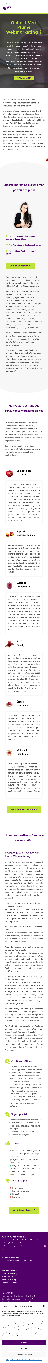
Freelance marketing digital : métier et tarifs (19, 1296)
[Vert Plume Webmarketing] (7, 6)
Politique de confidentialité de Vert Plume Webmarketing (24, 1360)
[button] (45, 1306)
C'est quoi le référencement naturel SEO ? (17, 1299)
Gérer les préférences (24, 1355)
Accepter (24, 1342)
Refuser (24, 1349)
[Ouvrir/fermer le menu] (45, 6)
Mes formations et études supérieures (25, 245)
